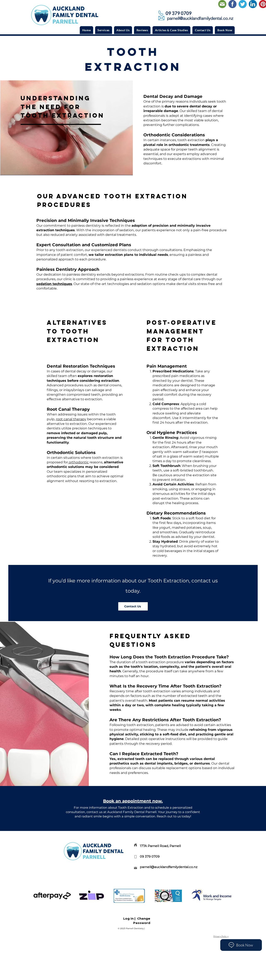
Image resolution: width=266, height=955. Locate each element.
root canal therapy (71, 419)
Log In (128, 918)
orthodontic (78, 462)
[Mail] (135, 868)
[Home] (135, 845)
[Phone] (135, 857)
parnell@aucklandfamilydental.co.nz (168, 867)
